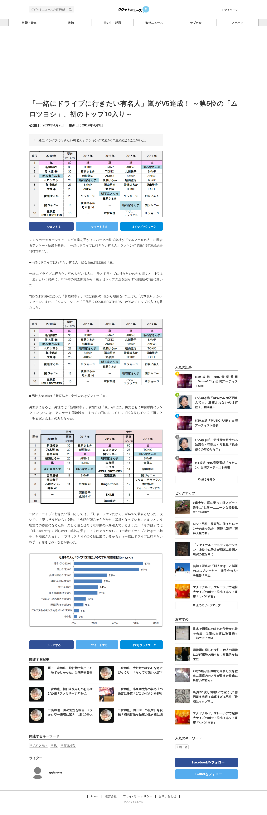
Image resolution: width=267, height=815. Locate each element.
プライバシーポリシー (137, 796)
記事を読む (62, 673)
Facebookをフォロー (208, 762)
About (94, 796)
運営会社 (111, 796)
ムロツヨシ (40, 745)
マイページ (231, 9)
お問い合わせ (167, 796)
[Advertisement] (133, 57)
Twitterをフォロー (208, 774)
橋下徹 (183, 746)
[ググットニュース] (133, 9)
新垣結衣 (69, 745)
